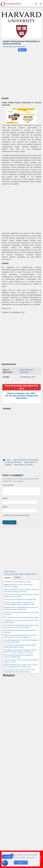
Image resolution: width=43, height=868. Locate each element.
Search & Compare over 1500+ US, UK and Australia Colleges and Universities (21, 395)
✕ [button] (12, 855)
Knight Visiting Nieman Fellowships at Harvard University (22, 461)
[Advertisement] (21, 75)
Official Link (6, 308)
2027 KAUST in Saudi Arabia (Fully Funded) (17, 581)
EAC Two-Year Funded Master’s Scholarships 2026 (20, 599)
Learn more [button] (31, 857)
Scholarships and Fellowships (14, 47)
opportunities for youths (23, 465)
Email (4, 507)
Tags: (8, 460)
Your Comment (8, 485)
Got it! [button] (21, 862)
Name (5, 498)
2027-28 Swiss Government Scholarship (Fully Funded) (21, 617)
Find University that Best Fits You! (21, 387)
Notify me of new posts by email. (17, 515)
